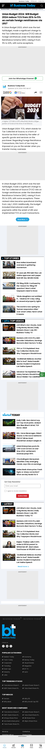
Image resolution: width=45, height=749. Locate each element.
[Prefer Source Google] (7, 92)
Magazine (27, 666)
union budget (15, 9)
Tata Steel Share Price (32, 688)
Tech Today (8, 660)
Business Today (24, 1)
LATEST (8, 504)
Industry (7, 672)
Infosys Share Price (11, 718)
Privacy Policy (27, 735)
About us (5, 732)
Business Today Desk (16, 86)
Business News (5, 9)
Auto (26, 672)
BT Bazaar (34, 1)
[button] (40, 746)
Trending (7, 666)
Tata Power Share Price (12, 724)
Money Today (29, 660)
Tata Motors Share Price (12, 685)
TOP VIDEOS (17, 320)
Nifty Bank (7, 702)
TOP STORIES (11, 258)
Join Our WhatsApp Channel (21, 78)
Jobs (5, 675)
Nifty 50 (27, 699)
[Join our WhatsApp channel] (42, 376)
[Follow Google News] (19, 92)
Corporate (8, 663)
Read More (21, 219)
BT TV (26, 669)
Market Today (9, 657)
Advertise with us (8, 735)
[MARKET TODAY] (11, 415)
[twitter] (11, 646)
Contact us (26, 732)
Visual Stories (29, 663)
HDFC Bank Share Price (12, 688)
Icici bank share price (11, 721)
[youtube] (7, 646)
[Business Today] (22, 5)
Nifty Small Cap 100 (31, 702)
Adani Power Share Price (32, 685)
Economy (27, 657)
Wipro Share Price (30, 721)
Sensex (6, 699)
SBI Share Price (29, 718)
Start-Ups (7, 669)
